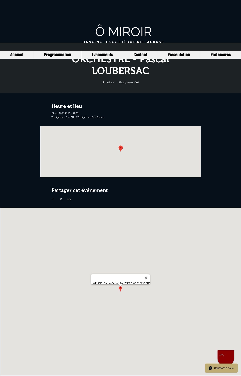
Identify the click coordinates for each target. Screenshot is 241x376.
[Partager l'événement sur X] (61, 199)
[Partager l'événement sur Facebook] (53, 199)
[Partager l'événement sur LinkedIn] (69, 199)
